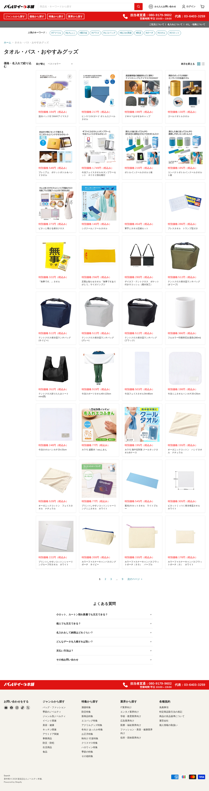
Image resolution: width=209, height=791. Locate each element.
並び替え (40, 64)
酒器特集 (86, 707)
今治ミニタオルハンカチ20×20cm (184, 393)
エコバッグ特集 (90, 720)
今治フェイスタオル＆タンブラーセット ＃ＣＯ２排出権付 (99, 174)
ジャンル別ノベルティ (54, 716)
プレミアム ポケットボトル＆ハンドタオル (56, 174)
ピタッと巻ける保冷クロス (51, 228)
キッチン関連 (49, 729)
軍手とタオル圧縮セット (136, 228)
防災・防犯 (48, 742)
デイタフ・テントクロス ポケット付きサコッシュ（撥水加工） (142, 283)
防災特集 (86, 711)
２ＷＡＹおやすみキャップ (137, 116)
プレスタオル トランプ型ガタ (183, 228)
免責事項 (163, 707)
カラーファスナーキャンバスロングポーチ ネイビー (99, 563)
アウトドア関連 (51, 734)
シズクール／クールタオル (94, 228)
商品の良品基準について (172, 716)
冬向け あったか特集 (92, 729)
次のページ (133, 579)
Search (7, 775)
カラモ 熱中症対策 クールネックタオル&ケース (141, 451)
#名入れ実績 (126, 32)
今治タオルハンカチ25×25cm (53, 449)
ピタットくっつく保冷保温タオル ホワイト (185, 507)
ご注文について (156, 24)
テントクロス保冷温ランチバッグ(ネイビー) (55, 339)
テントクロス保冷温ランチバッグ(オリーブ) (184, 283)
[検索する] (138, 6)
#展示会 (83, 32)
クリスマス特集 (90, 742)
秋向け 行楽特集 (90, 738)
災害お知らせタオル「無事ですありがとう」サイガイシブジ (99, 283)
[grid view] (199, 64)
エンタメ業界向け (129, 711)
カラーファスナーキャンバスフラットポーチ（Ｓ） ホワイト (185, 563)
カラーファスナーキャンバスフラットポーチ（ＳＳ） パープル (142, 563)
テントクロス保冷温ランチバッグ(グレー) (98, 339)
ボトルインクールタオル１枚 (139, 172)
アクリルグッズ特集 (92, 725)
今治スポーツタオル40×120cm (96, 393)
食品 (45, 751)
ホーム (7, 42)
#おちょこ (70, 32)
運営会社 (163, 720)
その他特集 (87, 756)
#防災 (138, 32)
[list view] (203, 64)
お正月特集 (87, 734)
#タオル (161, 32)
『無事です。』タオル (49, 281)
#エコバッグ (109, 32)
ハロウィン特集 (90, 747)
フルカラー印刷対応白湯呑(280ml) (184, 337)
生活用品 (47, 747)
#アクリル (56, 32)
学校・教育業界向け (130, 716)
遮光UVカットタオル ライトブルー (141, 507)
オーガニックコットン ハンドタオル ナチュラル (185, 451)
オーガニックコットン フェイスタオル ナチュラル (56, 507)
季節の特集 (87, 751)
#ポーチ (149, 32)
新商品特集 (87, 716)
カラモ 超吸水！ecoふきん (94, 449)
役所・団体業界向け (130, 737)
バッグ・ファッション (54, 707)
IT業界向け (126, 707)
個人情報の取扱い (168, 725)
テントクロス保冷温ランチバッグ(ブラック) (141, 339)
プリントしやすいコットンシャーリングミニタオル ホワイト (99, 507)
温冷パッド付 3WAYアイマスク (54, 116)
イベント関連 (49, 720)
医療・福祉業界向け (130, 725)
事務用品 (47, 738)
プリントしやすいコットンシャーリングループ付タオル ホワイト (56, 563)
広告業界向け (127, 720)
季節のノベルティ (52, 711)
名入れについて (175, 24)
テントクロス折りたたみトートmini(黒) (54, 395)
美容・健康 (48, 725)
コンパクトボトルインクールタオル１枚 (185, 174)
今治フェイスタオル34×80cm (139, 393)
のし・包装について (195, 24)
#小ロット (174, 32)
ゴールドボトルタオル (178, 116)
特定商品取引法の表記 (170, 711)
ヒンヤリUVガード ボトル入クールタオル (98, 118)
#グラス (95, 32)
